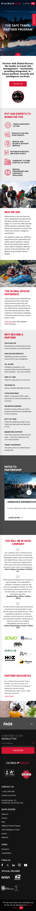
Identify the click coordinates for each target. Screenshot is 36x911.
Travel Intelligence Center (11, 830)
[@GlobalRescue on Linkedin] (14, 865)
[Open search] (24, 3)
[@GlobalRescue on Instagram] (20, 865)
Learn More (14, 518)
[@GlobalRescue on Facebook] (3, 865)
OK (21, 907)
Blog (3, 822)
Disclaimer (5, 849)
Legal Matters (6, 853)
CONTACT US (18, 84)
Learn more (8, 322)
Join (33, 3)
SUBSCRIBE (18, 750)
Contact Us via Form (9, 795)
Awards (4, 833)
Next (29, 492)
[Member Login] (26, 3)
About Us (5, 814)
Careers (4, 818)
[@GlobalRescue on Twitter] (8, 865)
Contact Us (34, 19)
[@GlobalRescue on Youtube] (26, 865)
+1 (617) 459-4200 (8, 791)
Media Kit (5, 837)
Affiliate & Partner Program (11, 826)
